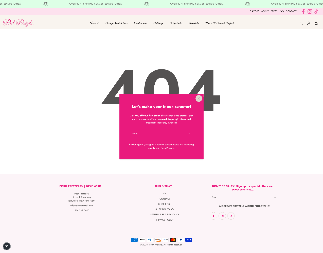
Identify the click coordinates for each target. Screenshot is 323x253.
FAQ (281, 11)
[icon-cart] (316, 23)
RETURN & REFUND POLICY (164, 214)
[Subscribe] (275, 197)
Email (214, 197)
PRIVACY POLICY (165, 219)
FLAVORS (254, 11)
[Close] (198, 98)
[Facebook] (303, 11)
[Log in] (308, 23)
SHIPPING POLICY (164, 209)
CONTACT (291, 11)
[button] (7, 246)
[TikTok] (316, 11)
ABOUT (265, 11)
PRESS (274, 11)
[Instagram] (310, 11)
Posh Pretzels (155, 244)
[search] (301, 23)
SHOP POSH (164, 204)
